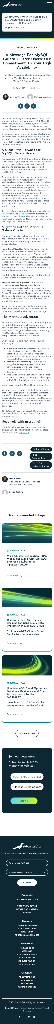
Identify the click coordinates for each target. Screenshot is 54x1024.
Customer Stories (27, 954)
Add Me (24, 800)
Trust (45, 1008)
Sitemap (27, 1011)
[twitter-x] (24, 1016)
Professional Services (27, 935)
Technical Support (27, 925)
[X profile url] (33, 106)
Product (32, 47)
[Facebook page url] (20, 106)
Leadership (27, 983)
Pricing (27, 912)
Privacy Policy (19, 1008)
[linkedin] (29, 1016)
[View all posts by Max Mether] (6, 97)
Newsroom (27, 980)
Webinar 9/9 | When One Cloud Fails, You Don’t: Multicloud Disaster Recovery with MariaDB (26, 19)
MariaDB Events (27, 958)
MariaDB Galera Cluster (13, 216)
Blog (20, 47)
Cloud (27, 903)
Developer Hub (27, 964)
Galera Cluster (41, 449)
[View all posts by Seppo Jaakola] (30, 97)
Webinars (27, 951)
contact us (24, 432)
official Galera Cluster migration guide (26, 276)
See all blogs (27, 733)
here (47, 385)
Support (27, 921)
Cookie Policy (34, 1008)
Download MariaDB (27, 909)
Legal (8, 1008)
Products (27, 895)
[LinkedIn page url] (27, 106)
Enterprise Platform (27, 899)
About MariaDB (27, 977)
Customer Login (27, 928)
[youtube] (34, 1016)
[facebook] (19, 1016)
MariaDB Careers (27, 987)
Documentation (27, 961)
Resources (27, 943)
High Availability (38, 456)
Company (27, 972)
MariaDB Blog (27, 948)
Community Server (27, 906)
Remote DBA (27, 932)
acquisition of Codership (21, 123)
